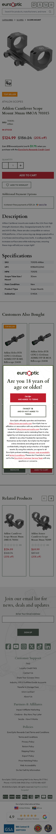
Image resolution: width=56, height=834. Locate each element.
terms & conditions (17, 455)
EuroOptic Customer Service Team (28, 458)
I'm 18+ (28, 398)
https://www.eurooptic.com (20, 423)
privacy (32, 452)
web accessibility (42, 452)
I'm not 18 (28, 411)
